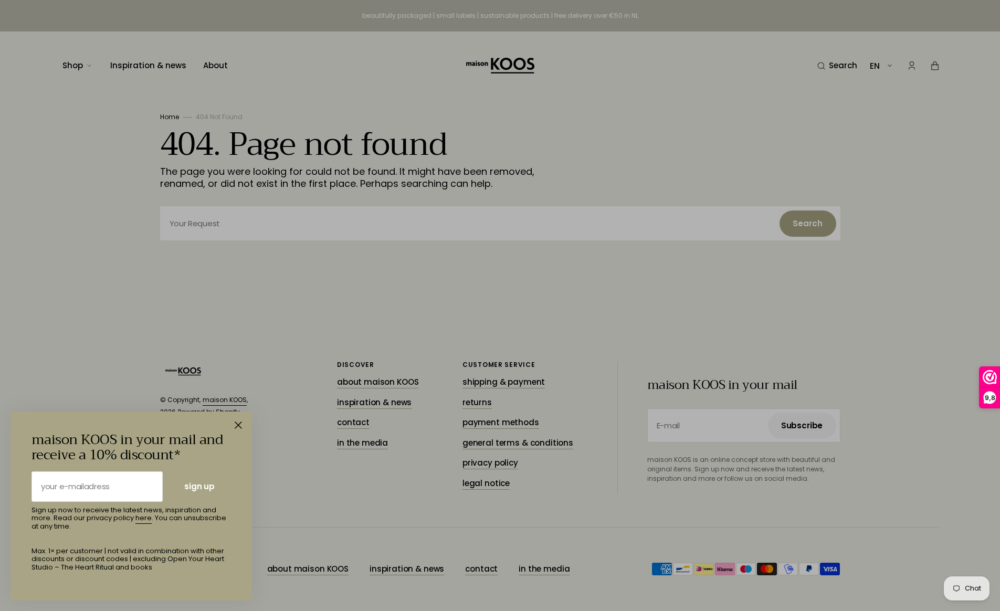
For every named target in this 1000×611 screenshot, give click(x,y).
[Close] (238, 425)
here (143, 518)
